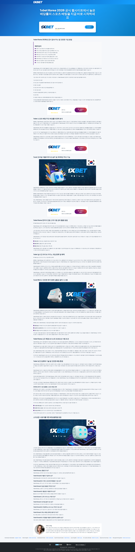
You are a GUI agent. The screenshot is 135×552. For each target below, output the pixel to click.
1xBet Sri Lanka (95, 537)
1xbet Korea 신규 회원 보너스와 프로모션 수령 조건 (47, 58)
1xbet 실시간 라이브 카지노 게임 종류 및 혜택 (46, 54)
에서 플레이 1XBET (81, 110)
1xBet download (32, 537)
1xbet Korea (66, 537)
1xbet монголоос (126, 537)
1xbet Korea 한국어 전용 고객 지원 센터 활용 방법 (46, 52)
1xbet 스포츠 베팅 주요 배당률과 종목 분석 (45, 48)
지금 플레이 (89, 27)
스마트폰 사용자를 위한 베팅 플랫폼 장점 (45, 62)
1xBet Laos (79, 537)
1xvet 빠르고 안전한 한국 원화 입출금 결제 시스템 (46, 56)
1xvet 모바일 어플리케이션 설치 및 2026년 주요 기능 (47, 50)
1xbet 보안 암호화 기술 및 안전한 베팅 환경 (45, 60)
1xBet (110, 537)
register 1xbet (18, 537)
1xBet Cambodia (49, 537)
